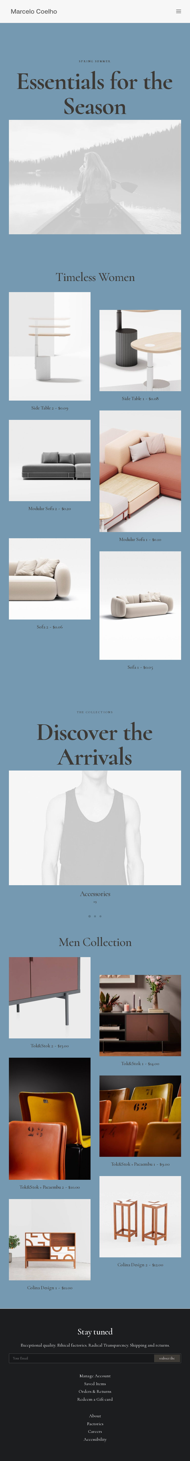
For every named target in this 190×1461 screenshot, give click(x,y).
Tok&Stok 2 (50, 1046)
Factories (95, 1423)
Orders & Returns (95, 1391)
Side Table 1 (140, 399)
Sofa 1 (140, 667)
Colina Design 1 (49, 1288)
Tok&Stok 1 (140, 1064)
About (95, 1415)
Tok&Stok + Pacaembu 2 (50, 1187)
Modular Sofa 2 (49, 509)
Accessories (95, 893)
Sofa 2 (50, 627)
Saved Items (95, 1383)
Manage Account (95, 1375)
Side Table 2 (49, 408)
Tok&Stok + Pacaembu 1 (140, 1164)
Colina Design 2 (140, 1265)
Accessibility (95, 1439)
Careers (95, 1431)
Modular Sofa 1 (140, 539)
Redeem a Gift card (95, 1399)
